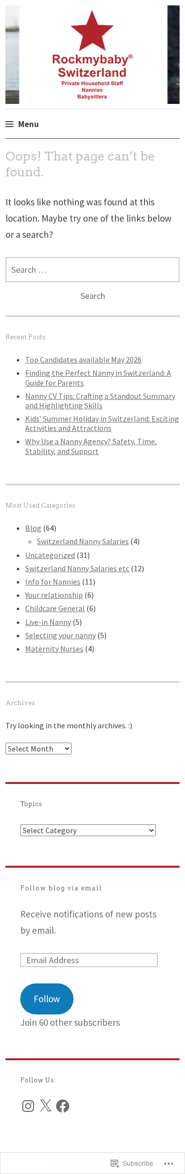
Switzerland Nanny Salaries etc (77, 568)
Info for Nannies (52, 582)
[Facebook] (63, 1106)
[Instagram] (28, 1106)
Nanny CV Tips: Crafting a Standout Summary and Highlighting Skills (100, 400)
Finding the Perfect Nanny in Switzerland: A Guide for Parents (98, 377)
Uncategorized (50, 555)
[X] (45, 1106)
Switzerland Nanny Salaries (83, 541)
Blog (33, 528)
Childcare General (55, 608)
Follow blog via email (61, 888)
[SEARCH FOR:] (92, 269)
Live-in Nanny (48, 622)
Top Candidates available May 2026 (83, 359)
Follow (47, 999)
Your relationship (54, 595)
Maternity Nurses (54, 648)
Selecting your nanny (60, 635)
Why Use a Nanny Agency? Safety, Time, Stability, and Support (91, 446)
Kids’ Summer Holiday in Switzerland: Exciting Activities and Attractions (102, 423)
